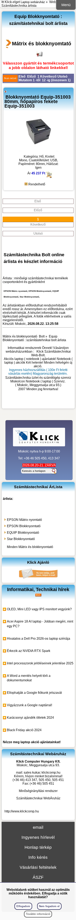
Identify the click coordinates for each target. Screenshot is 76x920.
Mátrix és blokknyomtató (41, 43)
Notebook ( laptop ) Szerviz (45, 381)
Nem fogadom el (49, 906)
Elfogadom (23, 906)
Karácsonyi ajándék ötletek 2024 (30, 717)
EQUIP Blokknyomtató (23, 532)
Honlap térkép (38, 847)
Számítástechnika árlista (18, 5)
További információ (38, 914)
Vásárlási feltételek (38, 867)
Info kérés (38, 857)
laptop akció (29, 742)
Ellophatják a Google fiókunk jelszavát (34, 692)
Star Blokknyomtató (21, 539)
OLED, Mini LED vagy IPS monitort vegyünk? (39, 609)
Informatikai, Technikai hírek (38, 589)
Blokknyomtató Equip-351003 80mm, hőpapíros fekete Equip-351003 (37, 101)
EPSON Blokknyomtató (24, 526)
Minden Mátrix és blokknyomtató (30, 547)
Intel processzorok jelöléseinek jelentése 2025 (40, 663)
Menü (66, 5)
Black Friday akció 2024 (24, 730)
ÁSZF (38, 877)
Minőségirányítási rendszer (38, 791)
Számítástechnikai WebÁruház (38, 798)
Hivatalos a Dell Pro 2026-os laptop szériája (38, 638)
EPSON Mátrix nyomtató (24, 519)
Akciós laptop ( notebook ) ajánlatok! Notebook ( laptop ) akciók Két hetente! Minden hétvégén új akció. (38, 362)
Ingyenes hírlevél (38, 837)
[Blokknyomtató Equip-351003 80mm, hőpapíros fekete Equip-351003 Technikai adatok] (38, 151)
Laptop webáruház (33, 2)
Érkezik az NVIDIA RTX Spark (28, 651)
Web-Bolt (56, 2)
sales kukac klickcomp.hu (42, 772)
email (38, 827)
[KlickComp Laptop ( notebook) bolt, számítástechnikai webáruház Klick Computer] (38, 402)
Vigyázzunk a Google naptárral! (29, 705)
